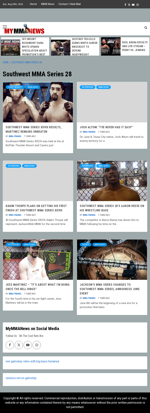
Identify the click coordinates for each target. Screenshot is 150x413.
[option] (25, 48)
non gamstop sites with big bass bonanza (32, 361)
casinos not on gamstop (21, 378)
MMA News (47, 4)
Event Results (15, 87)
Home (33, 4)
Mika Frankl (15, 136)
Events (85, 244)
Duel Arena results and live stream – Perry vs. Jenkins (135, 46)
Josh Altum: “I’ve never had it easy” (106, 127)
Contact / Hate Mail (70, 4)
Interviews (87, 87)
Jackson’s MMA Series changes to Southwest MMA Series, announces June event (110, 289)
